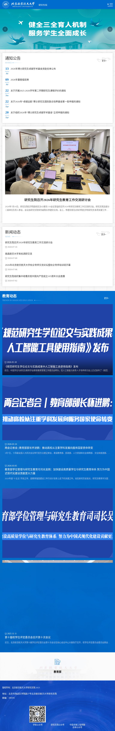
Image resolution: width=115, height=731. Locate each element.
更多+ (104, 61)
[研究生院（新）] (30, 4)
